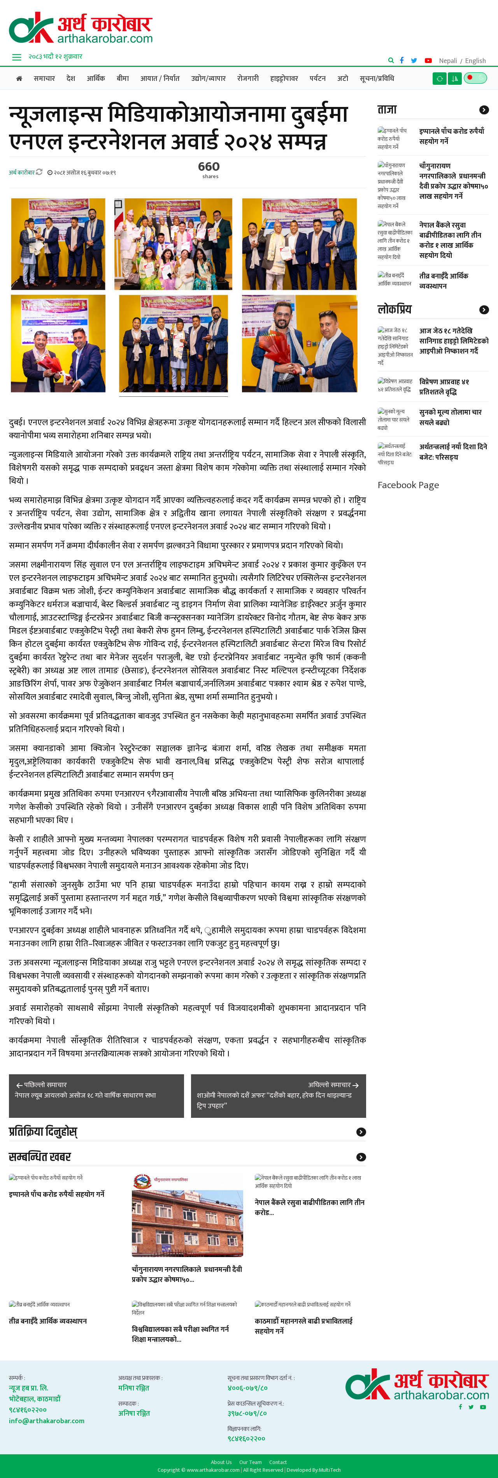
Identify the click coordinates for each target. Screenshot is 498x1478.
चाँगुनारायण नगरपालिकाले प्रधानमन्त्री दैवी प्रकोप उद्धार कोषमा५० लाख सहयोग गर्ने (453, 181)
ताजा (387, 109)
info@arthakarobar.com (46, 1421)
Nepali (448, 61)
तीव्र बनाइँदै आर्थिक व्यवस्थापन (48, 1322)
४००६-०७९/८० (248, 1388)
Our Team (250, 1462)
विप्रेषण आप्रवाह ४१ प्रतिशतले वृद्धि (444, 387)
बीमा (123, 79)
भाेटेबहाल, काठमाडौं (35, 1399)
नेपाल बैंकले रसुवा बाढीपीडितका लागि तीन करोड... (310, 1208)
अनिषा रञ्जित (134, 1413)
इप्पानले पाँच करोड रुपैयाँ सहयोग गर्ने (56, 1195)
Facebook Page (408, 485)
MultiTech (330, 1470)
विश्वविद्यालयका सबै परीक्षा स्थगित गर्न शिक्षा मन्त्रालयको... (180, 1335)
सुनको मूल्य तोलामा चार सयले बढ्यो (450, 418)
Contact (278, 1462)
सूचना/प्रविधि (377, 79)
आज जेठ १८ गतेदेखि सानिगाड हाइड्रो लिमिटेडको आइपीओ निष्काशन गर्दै (454, 341)
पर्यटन (318, 79)
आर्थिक (96, 79)
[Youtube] (483, 1405)
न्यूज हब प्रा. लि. (28, 1388)
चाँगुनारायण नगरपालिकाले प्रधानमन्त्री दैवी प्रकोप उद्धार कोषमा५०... (187, 1275)
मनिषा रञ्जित (133, 1388)
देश (71, 79)
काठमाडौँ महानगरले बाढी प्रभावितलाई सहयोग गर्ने (303, 1327)
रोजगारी (248, 79)
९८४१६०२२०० (28, 1410)
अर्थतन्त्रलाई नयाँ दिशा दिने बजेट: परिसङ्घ (453, 452)
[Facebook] (460, 1405)
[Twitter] (471, 1405)
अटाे (342, 79)
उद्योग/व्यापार (208, 79)
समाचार (44, 79)
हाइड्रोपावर (284, 79)
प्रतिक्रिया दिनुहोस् (43, 1132)
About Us (221, 1462)
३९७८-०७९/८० (247, 1413)
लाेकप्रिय (395, 309)
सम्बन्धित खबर (40, 1157)
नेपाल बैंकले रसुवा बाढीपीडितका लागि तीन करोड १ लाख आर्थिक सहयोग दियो (450, 240)
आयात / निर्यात (160, 79)
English (475, 61)
